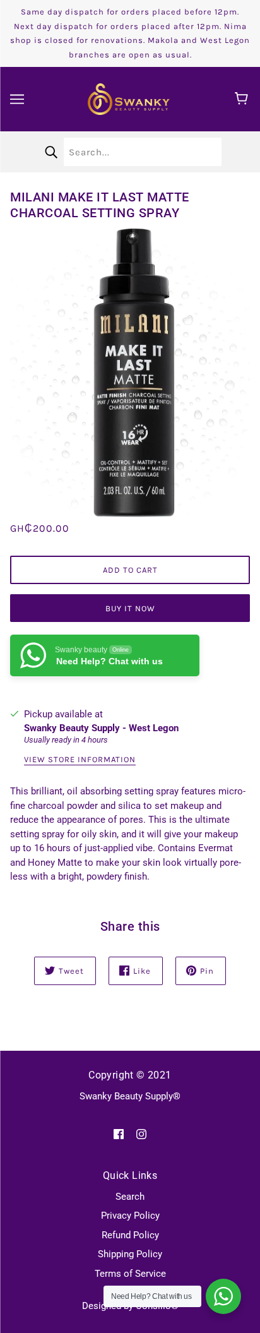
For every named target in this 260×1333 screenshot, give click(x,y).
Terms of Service (130, 1273)
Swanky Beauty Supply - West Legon (101, 728)
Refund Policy (130, 1235)
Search (130, 1196)
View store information (80, 759)
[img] (118, 1133)
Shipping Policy (130, 1254)
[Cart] (243, 99)
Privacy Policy (130, 1215)
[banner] (129, 98)
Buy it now (130, 608)
